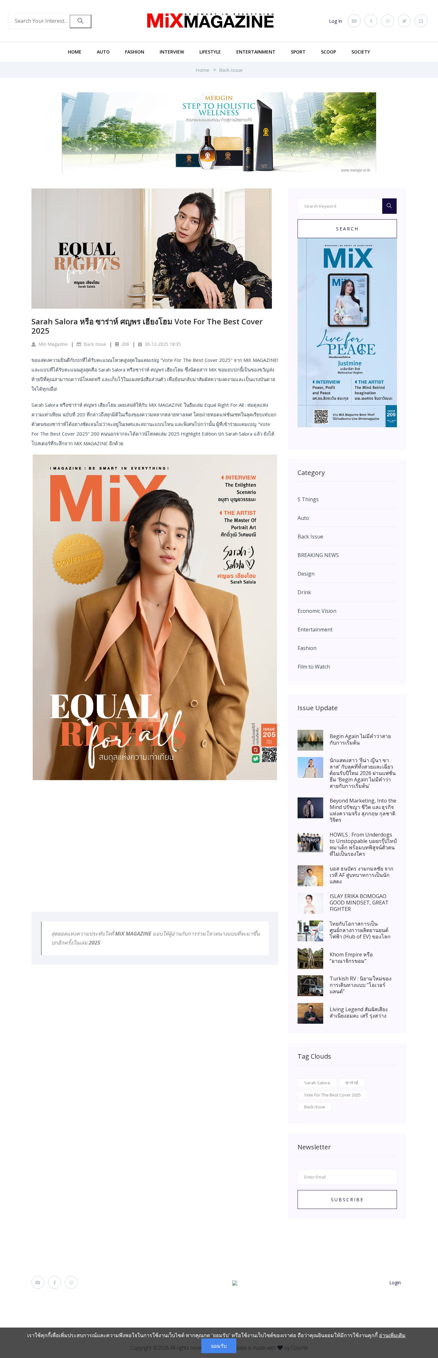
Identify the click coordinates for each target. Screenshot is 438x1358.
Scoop (328, 52)
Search (347, 229)
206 (124, 344)
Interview (172, 52)
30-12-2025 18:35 (162, 344)
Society (360, 52)
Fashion (134, 52)
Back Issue (231, 70)
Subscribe (347, 1199)
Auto (103, 52)
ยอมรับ (219, 1345)
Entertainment (255, 52)
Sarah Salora (317, 1083)
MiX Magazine (52, 344)
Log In (335, 21)
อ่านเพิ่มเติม (392, 1335)
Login (395, 1282)
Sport (298, 52)
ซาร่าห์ (352, 1083)
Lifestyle (210, 52)
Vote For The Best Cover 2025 (332, 1095)
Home (74, 52)
